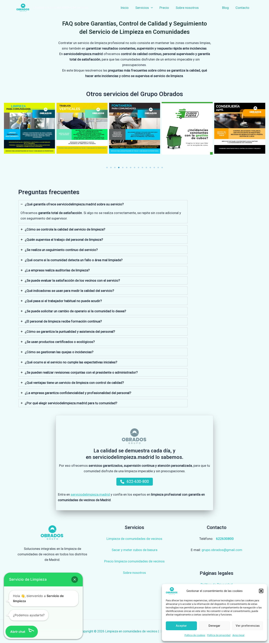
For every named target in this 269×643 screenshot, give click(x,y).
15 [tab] (162, 168)
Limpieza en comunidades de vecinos (61, 7)
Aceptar (181, 626)
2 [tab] (111, 168)
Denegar (214, 626)
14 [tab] (158, 168)
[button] (261, 591)
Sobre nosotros (187, 8)
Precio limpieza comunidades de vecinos (134, 561)
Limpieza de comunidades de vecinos (134, 539)
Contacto (242, 8)
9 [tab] (138, 168)
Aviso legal (238, 635)
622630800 (225, 539)
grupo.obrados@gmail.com (222, 550)
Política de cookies (195, 635)
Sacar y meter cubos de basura (134, 550)
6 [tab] (127, 168)
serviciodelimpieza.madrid (90, 494)
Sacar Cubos (187, 128)
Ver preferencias (248, 626)
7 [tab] (131, 168)
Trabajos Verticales (82, 128)
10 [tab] (142, 168)
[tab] (103, 211)
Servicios (142, 8)
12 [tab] (150, 168)
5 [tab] (123, 168)
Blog (225, 8)
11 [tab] (146, 168)
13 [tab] (154, 168)
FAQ (208, 8)
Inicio (125, 8)
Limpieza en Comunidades (29, 128)
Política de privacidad (218, 635)
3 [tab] (115, 168)
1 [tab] (107, 168)
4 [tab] (119, 168)
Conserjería (239, 128)
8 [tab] (134, 168)
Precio (164, 8)
